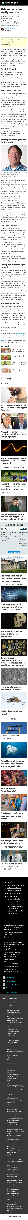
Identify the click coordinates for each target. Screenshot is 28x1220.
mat (8, 375)
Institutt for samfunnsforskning (15, 1044)
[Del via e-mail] (10, 378)
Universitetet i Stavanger (13, 1193)
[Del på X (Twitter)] (5, 378)
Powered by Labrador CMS (14, 1216)
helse (3, 375)
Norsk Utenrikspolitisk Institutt (15, 1129)
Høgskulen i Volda (11, 1038)
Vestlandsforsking (11, 1202)
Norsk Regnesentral (12, 1124)
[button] (2, 529)
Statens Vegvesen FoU (12, 1167)
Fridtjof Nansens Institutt (13, 1027)
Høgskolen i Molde (11, 1033)
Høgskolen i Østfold (12, 1035)
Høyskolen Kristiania (12, 1042)
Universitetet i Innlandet (13, 1189)
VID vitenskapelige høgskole (14, 1206)
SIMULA (9, 1154)
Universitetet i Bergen (12, 1187)
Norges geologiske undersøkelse (15, 1118)
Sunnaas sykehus (11, 1172)
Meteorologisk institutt (12, 1055)
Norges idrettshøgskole (13, 1120)
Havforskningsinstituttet (13, 1031)
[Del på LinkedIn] (7, 378)
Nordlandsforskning (12, 1109)
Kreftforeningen (11, 1049)
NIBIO (8, 1059)
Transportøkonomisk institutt (14, 1180)
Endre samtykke (12, 992)
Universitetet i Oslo (11, 1191)
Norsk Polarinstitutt (12, 1122)
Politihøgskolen (11, 1144)
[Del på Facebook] (2, 378)
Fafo (8, 1016)
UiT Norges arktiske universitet (14, 1182)
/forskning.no (10, 981)
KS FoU (8, 1047)
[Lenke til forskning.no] (12, 2)
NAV (8, 1057)
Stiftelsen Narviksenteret (13, 1169)
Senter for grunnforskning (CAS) (15, 1159)
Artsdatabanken (11, 1008)
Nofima (8, 1104)
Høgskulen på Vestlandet (13, 1040)
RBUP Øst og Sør (11, 1148)
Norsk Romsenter (11, 1127)
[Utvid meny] (26, 3)
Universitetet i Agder (12, 1184)
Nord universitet (11, 1107)
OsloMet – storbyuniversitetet (14, 1139)
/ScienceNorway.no (12, 988)
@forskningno (10, 977)
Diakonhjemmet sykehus (13, 1010)
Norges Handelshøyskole (13, 1113)
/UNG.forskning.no (12, 984)
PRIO (8, 1146)
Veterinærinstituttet (11, 1204)
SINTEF (8, 1156)
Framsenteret (10, 1024)
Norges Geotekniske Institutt (14, 1111)
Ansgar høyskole (11, 1001)
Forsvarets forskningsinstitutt (14, 1022)
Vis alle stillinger (14, 552)
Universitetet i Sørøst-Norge (14, 1195)
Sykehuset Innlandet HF (13, 1174)
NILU (8, 1066)
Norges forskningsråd (12, 1116)
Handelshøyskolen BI (12, 1029)
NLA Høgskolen (11, 1070)
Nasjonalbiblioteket (11, 1083)
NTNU (8, 1080)
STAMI (8, 1165)
